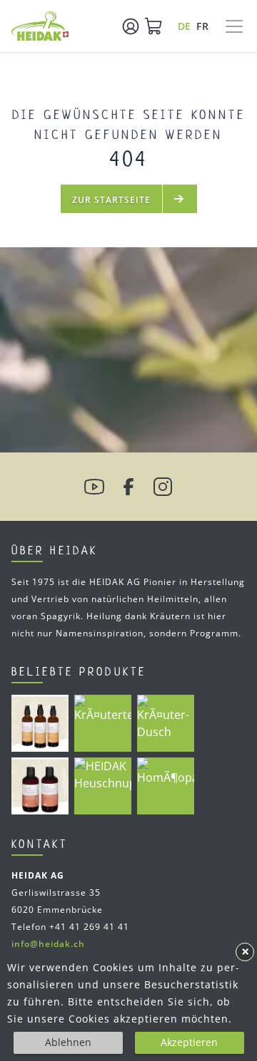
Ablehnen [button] (68, 1042)
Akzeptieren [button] (189, 1042)
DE (184, 26)
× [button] (245, 952)
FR (202, 26)
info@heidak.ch (48, 944)
